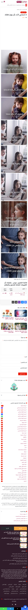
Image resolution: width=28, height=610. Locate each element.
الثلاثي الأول (24, 586)
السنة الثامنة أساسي (22, 431)
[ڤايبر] (19, 302)
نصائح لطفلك (19, 9)
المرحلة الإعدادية (23, 424)
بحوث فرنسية (23, 456)
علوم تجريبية (23, 439)
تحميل (3, 293)
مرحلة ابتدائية (23, 405)
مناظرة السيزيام (23, 420)
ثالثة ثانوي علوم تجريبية (21, 475)
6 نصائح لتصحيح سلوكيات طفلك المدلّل (8, 331)
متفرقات (24, 458)
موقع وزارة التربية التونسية (21, 516)
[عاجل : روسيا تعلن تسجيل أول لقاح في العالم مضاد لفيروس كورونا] (21, 313)
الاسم (25, 357)
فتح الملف (10, 294)
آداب (25, 447)
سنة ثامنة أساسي (23, 591)
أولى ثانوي (24, 462)
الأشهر (20, 528)
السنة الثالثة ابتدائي (22, 412)
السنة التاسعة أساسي (21, 428)
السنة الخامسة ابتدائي (21, 410)
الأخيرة (7, 528)
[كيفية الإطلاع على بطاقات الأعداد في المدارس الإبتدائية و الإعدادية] (23, 534)
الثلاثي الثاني (11, 586)
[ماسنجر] (22, 302)
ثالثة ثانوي (24, 470)
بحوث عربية (24, 433)
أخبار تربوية (24, 422)
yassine (25, 556)
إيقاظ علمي (4, 584)
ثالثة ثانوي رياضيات (22, 472)
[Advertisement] (14, 34)
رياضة (25, 452)
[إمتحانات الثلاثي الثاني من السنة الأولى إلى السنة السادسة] (23, 539)
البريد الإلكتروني (23, 362)
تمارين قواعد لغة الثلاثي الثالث (16, 556)
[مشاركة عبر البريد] (16, 302)
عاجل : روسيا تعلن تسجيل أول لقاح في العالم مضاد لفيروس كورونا (21, 319)
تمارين (17, 589)
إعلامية (22, 449)
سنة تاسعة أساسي (6, 589)
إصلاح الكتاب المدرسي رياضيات (13, 544)
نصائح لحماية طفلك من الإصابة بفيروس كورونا (21, 331)
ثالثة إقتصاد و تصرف (21, 479)
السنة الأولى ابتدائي (22, 416)
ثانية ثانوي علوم (22, 466)
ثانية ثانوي (24, 464)
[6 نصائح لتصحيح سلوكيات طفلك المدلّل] (7, 326)
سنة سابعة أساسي (23, 593)
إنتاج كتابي (10, 584)
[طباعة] (13, 302)
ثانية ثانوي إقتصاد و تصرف (20, 468)
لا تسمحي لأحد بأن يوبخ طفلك (20, 294)
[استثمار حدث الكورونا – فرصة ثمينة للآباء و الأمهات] (7, 313)
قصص (25, 481)
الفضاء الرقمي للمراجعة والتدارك (20, 520)
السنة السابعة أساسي (21, 426)
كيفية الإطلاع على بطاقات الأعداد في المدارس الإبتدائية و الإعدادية (11, 532)
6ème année (24, 584)
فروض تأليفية (6, 593)
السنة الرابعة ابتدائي (22, 414)
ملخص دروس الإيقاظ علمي (18, 558)
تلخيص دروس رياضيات (16, 554)
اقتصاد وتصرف (23, 443)
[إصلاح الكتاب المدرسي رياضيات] (23, 545)
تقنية (25, 445)
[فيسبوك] (25, 302)
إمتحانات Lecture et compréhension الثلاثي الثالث (16, 5)
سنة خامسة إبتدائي (14, 591)
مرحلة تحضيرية (23, 435)
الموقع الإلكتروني (23, 368)
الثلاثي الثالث (17, 586)
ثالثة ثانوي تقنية (22, 477)
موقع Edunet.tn (23, 514)
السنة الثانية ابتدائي (22, 418)
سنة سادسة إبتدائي (14, 593)
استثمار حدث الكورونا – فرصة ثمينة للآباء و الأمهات (7, 318)
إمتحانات (15, 584)
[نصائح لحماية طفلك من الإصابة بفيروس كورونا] (21, 326)
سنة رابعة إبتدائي (7, 591)
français (19, 584)
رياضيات (24, 441)
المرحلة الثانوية (23, 460)
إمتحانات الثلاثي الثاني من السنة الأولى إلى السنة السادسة (10, 538)
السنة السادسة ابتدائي (21, 408)
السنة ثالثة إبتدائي (23, 589)
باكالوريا (24, 437)
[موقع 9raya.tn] (22, 2)
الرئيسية (24, 9)
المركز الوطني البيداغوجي (21, 518)
